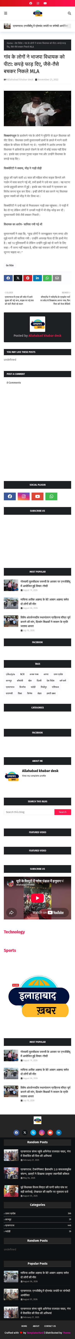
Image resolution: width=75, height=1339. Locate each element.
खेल (30, 680)
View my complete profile (34, 776)
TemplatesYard (35, 1332)
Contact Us (50, 1326)
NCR (22, 674)
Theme (66, 1332)
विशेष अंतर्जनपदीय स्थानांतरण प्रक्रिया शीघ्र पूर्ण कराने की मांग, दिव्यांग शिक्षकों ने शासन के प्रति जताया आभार (45, 622)
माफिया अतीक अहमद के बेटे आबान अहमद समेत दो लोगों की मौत (45, 602)
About (36, 1326)
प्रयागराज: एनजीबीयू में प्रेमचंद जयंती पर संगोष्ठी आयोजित (40, 26)
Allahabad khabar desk (20, 79)
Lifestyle (10, 674)
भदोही (33, 687)
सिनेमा (29, 693)
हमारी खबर (51, 693)
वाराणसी (9, 693)
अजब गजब (34, 674)
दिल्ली (39, 680)
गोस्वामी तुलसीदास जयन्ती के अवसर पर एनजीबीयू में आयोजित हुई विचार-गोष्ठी (45, 584)
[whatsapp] (51, 496)
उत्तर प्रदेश (58, 674)
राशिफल (55, 687)
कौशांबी (20, 680)
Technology (14, 931)
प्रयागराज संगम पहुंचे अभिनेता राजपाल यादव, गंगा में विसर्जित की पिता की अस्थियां (46, 1154)
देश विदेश (18, 43)
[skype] (33, 1132)
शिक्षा (20, 693)
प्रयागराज (10, 687)
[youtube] (45, 3)
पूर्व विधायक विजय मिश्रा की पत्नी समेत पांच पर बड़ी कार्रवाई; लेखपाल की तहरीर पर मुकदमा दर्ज (44, 1189)
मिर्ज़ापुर (44, 687)
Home (10, 43)
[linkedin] (59, 1132)
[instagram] (38, 3)
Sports (10, 950)
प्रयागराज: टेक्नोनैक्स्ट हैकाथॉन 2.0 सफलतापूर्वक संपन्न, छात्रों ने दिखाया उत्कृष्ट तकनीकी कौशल (46, 1172)
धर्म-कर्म (63, 680)
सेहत (40, 693)
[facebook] (30, 3)
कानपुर (9, 680)
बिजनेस (22, 687)
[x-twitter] (25, 1132)
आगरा (46, 674)
